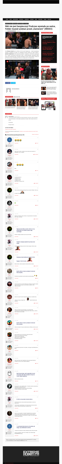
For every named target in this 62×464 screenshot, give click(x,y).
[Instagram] (54, 0)
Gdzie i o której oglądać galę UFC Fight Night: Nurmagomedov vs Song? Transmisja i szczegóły (21, 108)
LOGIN (10, 19)
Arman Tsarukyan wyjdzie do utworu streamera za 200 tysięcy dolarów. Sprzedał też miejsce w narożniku (33, 108)
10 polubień (36, 154)
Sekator (9, 389)
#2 (37, 149)
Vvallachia (9, 155)
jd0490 (9, 338)
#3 (37, 162)
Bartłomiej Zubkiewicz (12, 30)
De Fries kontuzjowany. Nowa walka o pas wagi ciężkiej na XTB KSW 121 (48, 82)
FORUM (45, 19)
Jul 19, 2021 (16, 358)
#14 (37, 307)
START (7, 19)
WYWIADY (32, 19)
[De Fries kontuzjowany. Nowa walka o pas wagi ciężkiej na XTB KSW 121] (10, 102)
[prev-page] (5, 110)
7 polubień (36, 183)
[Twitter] (56, 0)
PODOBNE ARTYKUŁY (9, 96)
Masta (10, 300)
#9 (37, 239)
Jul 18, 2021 (16, 137)
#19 (37, 371)
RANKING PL (27, 19)
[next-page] (7, 110)
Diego (10, 351)
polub (37, 205)
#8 (37, 226)
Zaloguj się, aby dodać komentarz (10, 129)
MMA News (15, 23)
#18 (37, 358)
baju (9, 143)
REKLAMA (49, 19)
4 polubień (36, 435)
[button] (56, 19)
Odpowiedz (16, 143)
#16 (37, 332)
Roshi (9, 326)
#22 (37, 411)
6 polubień (36, 236)
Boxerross (9, 287)
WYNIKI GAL (21, 19)
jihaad (10, 219)
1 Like (37, 143)
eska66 (9, 429)
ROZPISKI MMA (15, 19)
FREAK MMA (40, 19)
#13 (37, 294)
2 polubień (36, 313)
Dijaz (9, 193)
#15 (37, 320)
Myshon (9, 274)
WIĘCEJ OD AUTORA (17, 96)
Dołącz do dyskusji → (35, 134)
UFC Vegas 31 (25, 23)
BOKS (36, 19)
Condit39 (9, 313)
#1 (37, 137)
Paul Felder (20, 23)
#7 (37, 213)
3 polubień (36, 218)
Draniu (9, 206)
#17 (37, 345)
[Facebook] (53, 0)
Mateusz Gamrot (8, 23)
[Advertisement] (31, 11)
